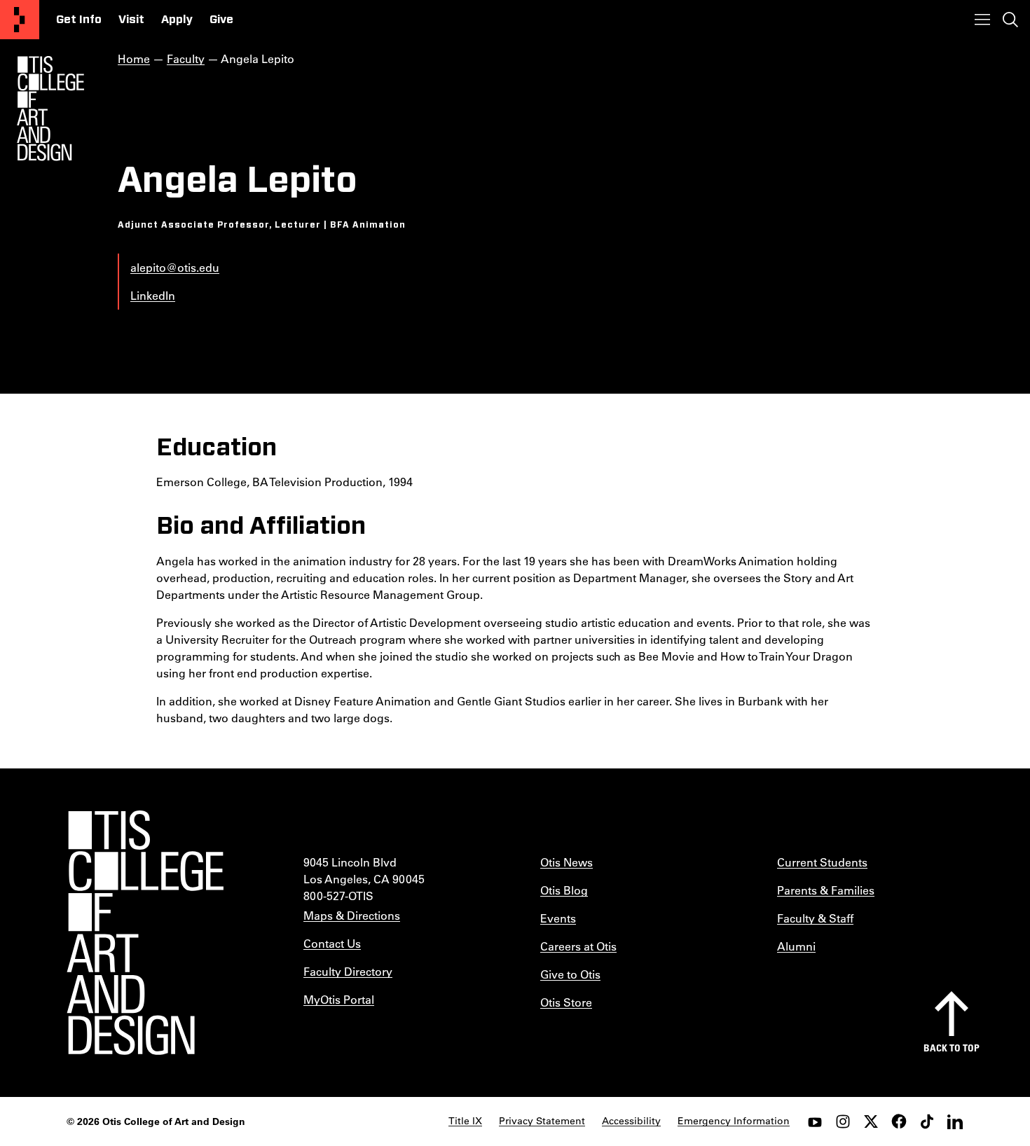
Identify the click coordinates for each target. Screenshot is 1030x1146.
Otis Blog (564, 890)
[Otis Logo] (50, 108)
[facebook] (899, 1121)
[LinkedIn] (955, 1121)
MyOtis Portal (338, 999)
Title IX (465, 1120)
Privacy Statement (542, 1120)
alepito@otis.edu (174, 267)
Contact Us (332, 943)
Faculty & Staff (815, 918)
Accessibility (631, 1120)
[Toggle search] (1010, 19)
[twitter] (871, 1121)
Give (221, 19)
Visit (131, 19)
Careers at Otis (578, 946)
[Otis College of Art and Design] (19, 19)
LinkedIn (152, 295)
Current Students (822, 862)
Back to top (951, 1048)
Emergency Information (734, 1120)
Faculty (186, 58)
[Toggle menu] (982, 19)
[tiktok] (927, 1121)
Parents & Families (825, 890)
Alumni (796, 946)
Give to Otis (570, 974)
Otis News (566, 862)
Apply (177, 19)
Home (134, 58)
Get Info (79, 19)
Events (558, 918)
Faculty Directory (347, 971)
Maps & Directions (351, 915)
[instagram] (843, 1121)
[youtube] (814, 1121)
